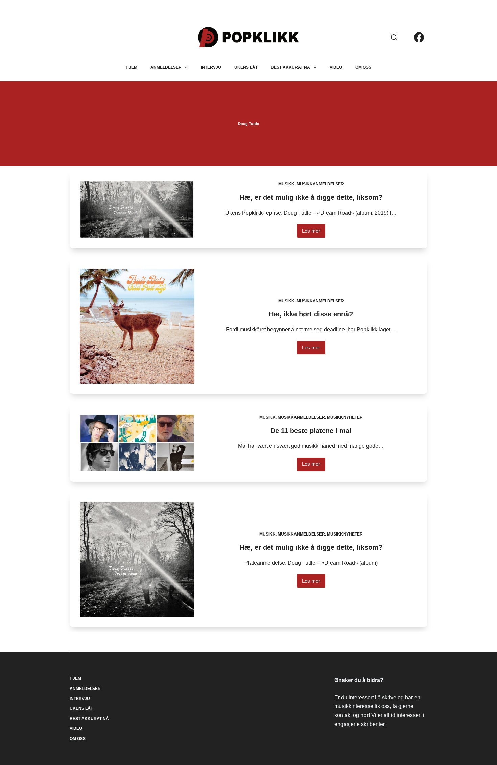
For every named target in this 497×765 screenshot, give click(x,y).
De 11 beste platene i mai (310, 430)
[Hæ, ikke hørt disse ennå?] (137, 326)
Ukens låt (246, 67)
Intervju (211, 67)
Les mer (313, 233)
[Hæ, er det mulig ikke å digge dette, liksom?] (137, 209)
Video (336, 67)
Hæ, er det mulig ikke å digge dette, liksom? (311, 197)
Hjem (131, 67)
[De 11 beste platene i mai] (137, 443)
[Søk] (394, 37)
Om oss (363, 67)
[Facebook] (419, 37)
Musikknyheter (345, 417)
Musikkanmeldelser (320, 184)
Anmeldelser (166, 67)
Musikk (286, 184)
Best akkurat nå (290, 67)
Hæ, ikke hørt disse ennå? (311, 314)
